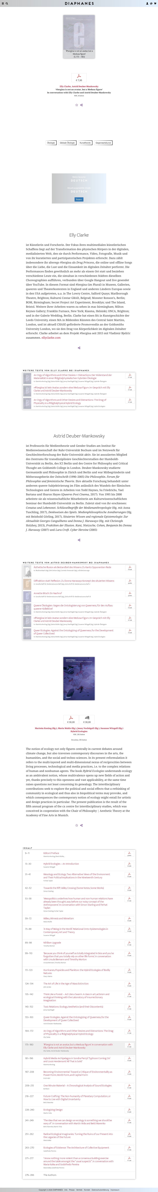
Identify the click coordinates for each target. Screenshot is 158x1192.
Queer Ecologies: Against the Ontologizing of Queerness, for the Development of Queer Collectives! (73, 632)
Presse (72, 1190)
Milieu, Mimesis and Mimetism (58, 918)
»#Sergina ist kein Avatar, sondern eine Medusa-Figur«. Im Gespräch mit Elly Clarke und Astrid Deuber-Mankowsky (72, 389)
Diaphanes (79, 3)
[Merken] (77, 105)
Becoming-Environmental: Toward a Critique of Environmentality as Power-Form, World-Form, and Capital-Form (77, 1073)
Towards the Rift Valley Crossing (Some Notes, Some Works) (73, 888)
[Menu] (3, 3)
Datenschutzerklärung (100, 1190)
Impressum (115, 1190)
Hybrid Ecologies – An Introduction (61, 864)
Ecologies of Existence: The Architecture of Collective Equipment (76, 1147)
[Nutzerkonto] (147, 3)
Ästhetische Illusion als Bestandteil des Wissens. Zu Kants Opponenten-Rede (72, 567)
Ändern (79, 199)
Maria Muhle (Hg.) (67, 728)
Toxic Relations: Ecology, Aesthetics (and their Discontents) (73, 1007)
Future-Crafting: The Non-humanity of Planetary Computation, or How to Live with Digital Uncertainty (77, 1097)
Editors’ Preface (51, 853)
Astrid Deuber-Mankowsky (85, 86)
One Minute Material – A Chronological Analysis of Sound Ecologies (77, 1085)
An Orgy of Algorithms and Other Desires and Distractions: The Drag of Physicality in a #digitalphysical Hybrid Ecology (70, 401)
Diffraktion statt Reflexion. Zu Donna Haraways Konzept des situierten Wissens (74, 581)
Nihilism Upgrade (52, 942)
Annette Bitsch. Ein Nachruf (48, 593)
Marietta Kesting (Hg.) (46, 728)
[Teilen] (81, 105)
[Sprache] (151, 3)
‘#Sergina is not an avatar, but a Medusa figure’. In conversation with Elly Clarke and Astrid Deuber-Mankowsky (78, 1046)
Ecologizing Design (53, 1110)
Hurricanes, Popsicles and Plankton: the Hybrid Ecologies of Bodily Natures (76, 971)
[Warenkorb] (155, 3)
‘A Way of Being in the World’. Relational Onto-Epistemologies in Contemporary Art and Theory (75, 930)
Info (65, 1190)
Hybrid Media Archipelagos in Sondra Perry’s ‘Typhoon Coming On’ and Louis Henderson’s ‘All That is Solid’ (76, 1060)
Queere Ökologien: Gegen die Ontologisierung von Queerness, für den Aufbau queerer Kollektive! (73, 607)
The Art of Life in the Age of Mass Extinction (66, 983)
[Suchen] (7, 3)
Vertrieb (79, 1190)
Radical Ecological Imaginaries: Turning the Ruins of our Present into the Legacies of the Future (78, 1135)
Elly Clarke (65, 86)
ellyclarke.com (51, 337)
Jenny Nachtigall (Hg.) (88, 728)
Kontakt (87, 1190)
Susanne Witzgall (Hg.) (111, 728)
